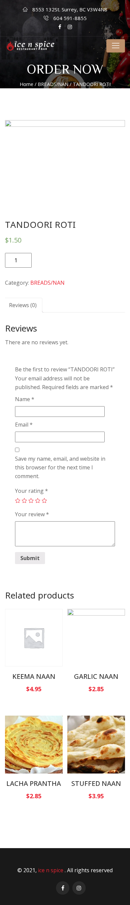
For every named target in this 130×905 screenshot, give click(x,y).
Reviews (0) (23, 305)
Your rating (31, 490)
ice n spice (51, 870)
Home (26, 84)
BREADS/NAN (53, 84)
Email (24, 424)
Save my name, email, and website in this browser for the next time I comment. (60, 467)
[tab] (22, 305)
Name (24, 399)
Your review (32, 514)
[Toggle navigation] (115, 46)
